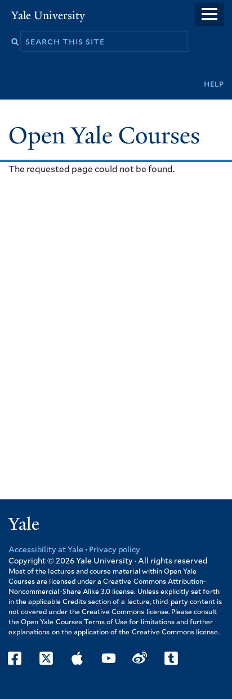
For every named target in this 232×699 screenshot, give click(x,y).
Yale (23, 524)
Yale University (48, 15)
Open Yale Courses (104, 135)
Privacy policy (114, 550)
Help (214, 84)
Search (15, 42)
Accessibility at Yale (45, 550)
